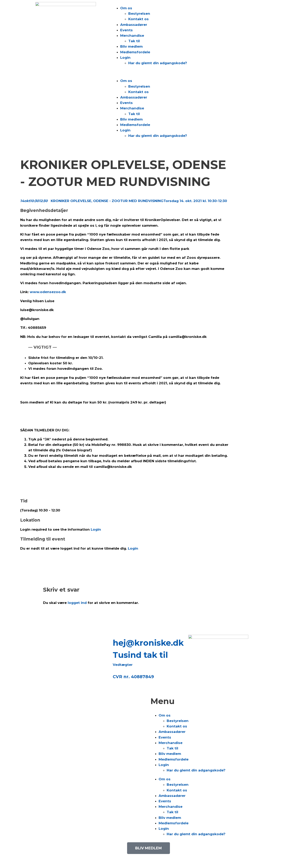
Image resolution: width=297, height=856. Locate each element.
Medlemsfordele (135, 52)
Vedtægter (123, 665)
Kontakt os (138, 19)
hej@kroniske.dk (148, 643)
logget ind (77, 603)
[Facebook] (53, 640)
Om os (126, 8)
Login (125, 58)
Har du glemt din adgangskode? (157, 63)
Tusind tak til (140, 655)
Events (126, 30)
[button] (187, 72)
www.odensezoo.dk (48, 292)
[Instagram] (42, 640)
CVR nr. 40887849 (133, 676)
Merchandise (132, 36)
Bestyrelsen (139, 14)
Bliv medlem (131, 46)
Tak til (134, 41)
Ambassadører (133, 25)
